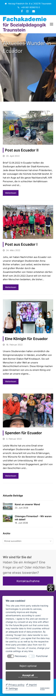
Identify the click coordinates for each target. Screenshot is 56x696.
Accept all (28, 676)
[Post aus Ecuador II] (28, 127)
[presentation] (10, 656)
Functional (42, 656)
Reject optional (28, 665)
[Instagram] (27, 11)
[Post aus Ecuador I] (28, 221)
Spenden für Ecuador (23, 433)
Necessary (21, 656)
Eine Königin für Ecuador (26, 339)
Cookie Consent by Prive (44, 688)
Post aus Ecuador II (22, 150)
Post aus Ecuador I (21, 244)
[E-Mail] (33, 11)
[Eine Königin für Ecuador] (28, 316)
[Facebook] (22, 11)
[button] (51, 24)
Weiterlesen (10, 193)
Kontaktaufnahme (28, 581)
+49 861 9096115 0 (30, 7)
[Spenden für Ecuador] (28, 410)
